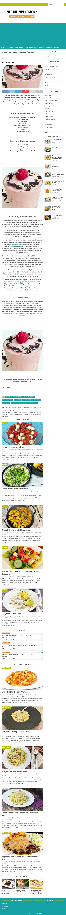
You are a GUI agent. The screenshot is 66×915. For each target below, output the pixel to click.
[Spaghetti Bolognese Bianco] (22, 757)
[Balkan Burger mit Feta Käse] (48, 149)
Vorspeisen (10, 47)
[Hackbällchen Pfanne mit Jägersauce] (48, 217)
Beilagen (48, 47)
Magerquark (6, 403)
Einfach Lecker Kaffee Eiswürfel (21, 891)
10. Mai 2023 (56, 184)
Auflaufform (48, 95)
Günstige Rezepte (27, 400)
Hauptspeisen (18, 47)
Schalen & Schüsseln (50, 119)
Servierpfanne (48, 124)
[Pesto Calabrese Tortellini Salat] (48, 166)
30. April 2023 (56, 201)
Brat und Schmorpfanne (51, 100)
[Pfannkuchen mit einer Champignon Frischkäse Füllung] (36, 884)
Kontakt (4, 908)
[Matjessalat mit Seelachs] (22, 600)
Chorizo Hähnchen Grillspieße (56, 140)
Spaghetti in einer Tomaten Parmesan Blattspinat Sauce (57, 157)
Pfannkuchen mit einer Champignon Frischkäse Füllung (36, 892)
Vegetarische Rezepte (31, 47)
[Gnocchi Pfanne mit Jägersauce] (22, 516)
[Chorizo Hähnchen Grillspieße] (48, 141)
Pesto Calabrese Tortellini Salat (56, 165)
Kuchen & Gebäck (49, 88)
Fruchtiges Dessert (28, 396)
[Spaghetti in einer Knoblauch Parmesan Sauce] (22, 799)
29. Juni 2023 (56, 160)
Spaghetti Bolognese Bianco (14, 771)
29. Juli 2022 (6, 734)
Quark (13, 403)
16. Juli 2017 (6, 449)
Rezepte (3, 47)
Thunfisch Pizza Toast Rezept (58, 181)
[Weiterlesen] (5, 459)
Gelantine (17, 400)
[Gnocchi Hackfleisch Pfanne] (22, 678)
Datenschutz (5, 906)
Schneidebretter (49, 122)
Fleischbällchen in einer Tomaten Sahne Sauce (58, 173)
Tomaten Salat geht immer (14, 447)
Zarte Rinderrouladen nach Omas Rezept (8, 892)
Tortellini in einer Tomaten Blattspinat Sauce (57, 208)
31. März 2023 (56, 211)
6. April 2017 (7, 57)
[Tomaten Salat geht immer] (22, 433)
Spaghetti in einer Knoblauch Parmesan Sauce (20, 814)
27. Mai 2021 (6, 773)
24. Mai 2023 (56, 176)
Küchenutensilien (49, 116)
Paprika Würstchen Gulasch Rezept (57, 189)
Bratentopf (48, 98)
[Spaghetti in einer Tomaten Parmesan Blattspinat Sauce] (48, 157)
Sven (13, 57)
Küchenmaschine (49, 114)
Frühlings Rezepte (7, 400)
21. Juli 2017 (6, 576)
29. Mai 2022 (6, 532)
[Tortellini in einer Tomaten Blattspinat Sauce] (48, 208)
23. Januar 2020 (7, 817)
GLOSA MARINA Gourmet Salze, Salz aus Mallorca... (22, 655)
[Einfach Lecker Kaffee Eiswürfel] (22, 884)
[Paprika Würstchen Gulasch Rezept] (48, 191)
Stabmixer (47, 132)
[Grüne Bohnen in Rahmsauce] (22, 475)
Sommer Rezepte (22, 403)
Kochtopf (47, 108)
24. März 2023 (56, 218)
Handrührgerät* (19, 282)
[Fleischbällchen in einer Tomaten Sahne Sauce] (48, 174)
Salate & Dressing (30, 449)
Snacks (46, 82)
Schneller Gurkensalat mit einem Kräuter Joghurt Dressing (57, 198)
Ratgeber (56, 47)
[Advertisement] (33, 34)
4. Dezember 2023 (57, 142)
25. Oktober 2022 (7, 491)
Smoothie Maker (49, 127)
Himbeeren (36, 400)
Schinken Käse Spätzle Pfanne (15, 731)
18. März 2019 (6, 861)
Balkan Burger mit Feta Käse (58, 148)
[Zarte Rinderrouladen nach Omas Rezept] (8, 884)
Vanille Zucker (33, 403)
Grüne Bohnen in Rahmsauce (15, 488)
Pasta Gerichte (36, 773)
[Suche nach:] (56, 4)
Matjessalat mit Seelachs (13, 613)
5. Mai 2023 (55, 192)
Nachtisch (24, 57)
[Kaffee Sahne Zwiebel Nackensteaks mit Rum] (22, 843)
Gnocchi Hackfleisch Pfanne (14, 691)
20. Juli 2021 (6, 616)
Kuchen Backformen (50, 111)
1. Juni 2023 (56, 168)
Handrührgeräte (49, 106)
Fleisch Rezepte (21, 694)
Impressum (4, 903)
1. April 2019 (6, 694)
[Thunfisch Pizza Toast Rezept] (48, 183)
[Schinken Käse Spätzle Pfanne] (22, 718)
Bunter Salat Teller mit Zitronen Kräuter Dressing (20, 572)
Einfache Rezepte (17, 396)
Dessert (41, 47)
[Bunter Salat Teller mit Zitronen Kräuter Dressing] (22, 557)
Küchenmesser (48, 103)
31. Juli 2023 (56, 150)
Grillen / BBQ (29, 861)
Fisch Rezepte (24, 616)
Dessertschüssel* (17, 244)
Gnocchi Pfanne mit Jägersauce (16, 530)
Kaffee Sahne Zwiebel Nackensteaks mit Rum (20, 858)
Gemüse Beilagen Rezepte (30, 491)
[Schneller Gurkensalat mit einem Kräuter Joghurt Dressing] (48, 199)
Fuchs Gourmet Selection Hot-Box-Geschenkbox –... (23, 645)
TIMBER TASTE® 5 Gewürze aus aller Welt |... (21, 636)
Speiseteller (48, 130)
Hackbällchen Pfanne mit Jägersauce (57, 216)
